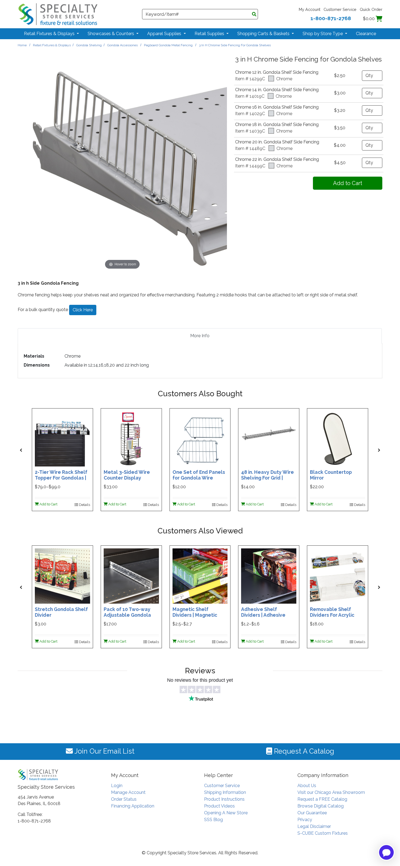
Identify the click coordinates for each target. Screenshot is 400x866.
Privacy (304, 819)
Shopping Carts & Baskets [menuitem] (264, 33)
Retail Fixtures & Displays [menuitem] (50, 33)
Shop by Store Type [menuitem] (323, 33)
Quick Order (371, 9)
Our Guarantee (312, 812)
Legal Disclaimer (314, 826)
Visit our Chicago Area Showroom (331, 792)
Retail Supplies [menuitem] (210, 33)
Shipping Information (225, 792)
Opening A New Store (226, 812)
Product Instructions (224, 799)
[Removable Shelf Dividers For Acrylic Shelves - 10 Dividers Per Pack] (337, 575)
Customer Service (340, 9)
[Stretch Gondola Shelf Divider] (62, 575)
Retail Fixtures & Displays (52, 45)
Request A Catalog (303, 751)
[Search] (254, 14)
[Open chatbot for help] (386, 852)
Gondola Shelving (89, 45)
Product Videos (219, 806)
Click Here (83, 309)
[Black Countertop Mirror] (337, 438)
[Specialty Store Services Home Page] (58, 13)
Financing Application (132, 806)
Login (116, 785)
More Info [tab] (200, 335)
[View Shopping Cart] (379, 18)
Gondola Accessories (122, 45)
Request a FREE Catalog (322, 799)
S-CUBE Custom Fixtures (322, 833)
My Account (309, 9)
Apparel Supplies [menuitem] (164, 33)
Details (84, 505)
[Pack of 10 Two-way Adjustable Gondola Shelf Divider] (131, 575)
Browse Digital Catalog (320, 806)
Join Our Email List (103, 751)
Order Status (124, 799)
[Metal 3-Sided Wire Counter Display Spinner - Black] (131, 438)
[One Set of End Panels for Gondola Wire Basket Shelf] (200, 438)
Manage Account (128, 792)
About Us (306, 785)
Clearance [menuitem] (366, 33)
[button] (21, 450)
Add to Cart (48, 504)
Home (22, 45)
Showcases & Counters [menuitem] (111, 33)
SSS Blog (213, 819)
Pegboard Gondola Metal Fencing (168, 45)
